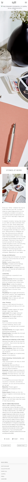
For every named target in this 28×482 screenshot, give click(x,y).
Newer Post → (22, 445)
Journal (3, 473)
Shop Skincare (5, 466)
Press (2, 476)
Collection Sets (5, 468)
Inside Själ (4, 471)
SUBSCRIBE (4, 478)
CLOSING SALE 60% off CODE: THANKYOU (15, 6)
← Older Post (6, 445)
